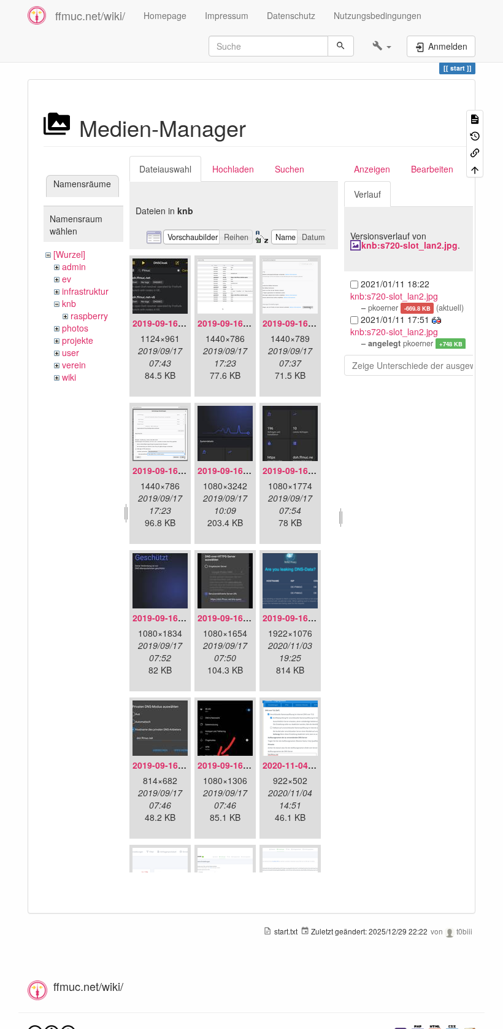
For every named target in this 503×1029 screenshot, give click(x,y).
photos (75, 328)
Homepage (165, 15)
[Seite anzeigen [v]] (475, 118)
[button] (382, 46)
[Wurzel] (69, 254)
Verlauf (367, 194)
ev (66, 279)
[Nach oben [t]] (475, 168)
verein (74, 365)
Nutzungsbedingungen (377, 15)
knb (69, 303)
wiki (69, 377)
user (70, 352)
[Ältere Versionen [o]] (475, 134)
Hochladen (233, 169)
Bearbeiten (432, 169)
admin (74, 266)
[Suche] (341, 46)
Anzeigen (372, 169)
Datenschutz (291, 15)
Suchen (289, 169)
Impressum (226, 15)
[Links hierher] (475, 152)
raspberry (89, 315)
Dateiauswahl (165, 169)
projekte (77, 340)
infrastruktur (85, 291)
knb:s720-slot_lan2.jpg (409, 245)
